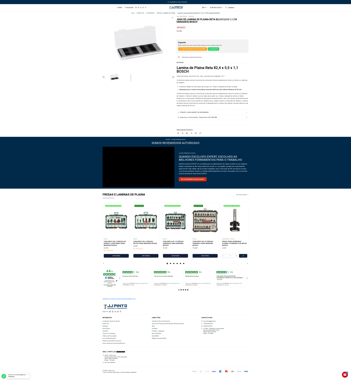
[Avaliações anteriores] (119, 278)
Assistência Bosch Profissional (161, 321)
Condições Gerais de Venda (111, 321)
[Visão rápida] (126, 220)
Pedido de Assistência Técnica (112, 341)
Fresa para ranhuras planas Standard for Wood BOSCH (234, 243)
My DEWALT (155, 336)
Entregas (105, 326)
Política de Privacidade (109, 336)
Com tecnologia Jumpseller (128, 372)
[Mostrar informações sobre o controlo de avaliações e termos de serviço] (116, 280)
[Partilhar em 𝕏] (182, 133)
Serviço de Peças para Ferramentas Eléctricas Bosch (168, 323)
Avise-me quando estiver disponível (194, 49)
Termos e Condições (109, 333)
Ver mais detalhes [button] (110, 362)
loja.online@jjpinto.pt (209, 321)
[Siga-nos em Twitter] (141, 7)
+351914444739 (208, 323)
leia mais (219, 279)
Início (133, 13)
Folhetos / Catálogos (158, 331)
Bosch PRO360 (156, 333)
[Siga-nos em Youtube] (143, 7)
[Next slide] (173, 77)
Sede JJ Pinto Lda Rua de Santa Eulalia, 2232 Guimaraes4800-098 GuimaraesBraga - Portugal (116, 357)
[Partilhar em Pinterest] (191, 133)
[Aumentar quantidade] (236, 256)
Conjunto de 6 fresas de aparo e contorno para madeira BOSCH (115, 243)
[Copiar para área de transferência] (200, 133)
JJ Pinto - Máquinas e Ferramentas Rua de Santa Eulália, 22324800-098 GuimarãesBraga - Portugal (213, 331)
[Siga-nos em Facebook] (138, 7)
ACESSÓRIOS (150, 13)
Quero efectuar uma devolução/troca (114, 343)
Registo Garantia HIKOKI (159, 338)
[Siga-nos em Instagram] (136, 7)
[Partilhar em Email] (195, 133)
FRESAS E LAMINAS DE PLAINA (166, 13)
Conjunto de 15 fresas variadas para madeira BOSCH (173, 243)
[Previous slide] (104, 77)
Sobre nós (106, 323)
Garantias (105, 331)
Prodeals (154, 328)
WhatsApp (214, 49)
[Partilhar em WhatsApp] (186, 133)
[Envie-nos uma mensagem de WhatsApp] (3, 376)
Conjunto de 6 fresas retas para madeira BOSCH (145, 242)
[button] (167, 263)
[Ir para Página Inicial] (175, 7)
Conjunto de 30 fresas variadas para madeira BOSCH (203, 243)
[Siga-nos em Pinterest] (145, 7)
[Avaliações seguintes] (247, 278)
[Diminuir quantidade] (223, 256)
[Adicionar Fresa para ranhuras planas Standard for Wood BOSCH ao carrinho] (243, 256)
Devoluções (106, 328)
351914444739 (207, 326)
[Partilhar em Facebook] (178, 133)
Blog (153, 326)
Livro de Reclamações (109, 338)
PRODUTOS (140, 13)
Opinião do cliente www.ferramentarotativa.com (119, 299)
